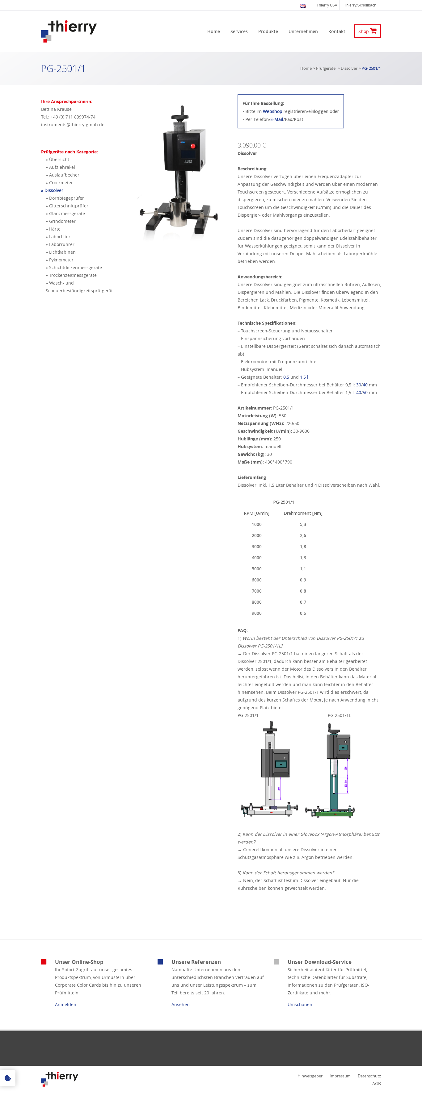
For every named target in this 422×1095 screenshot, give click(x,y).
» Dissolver (52, 190)
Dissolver (349, 68)
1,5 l (304, 377)
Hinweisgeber (310, 1076)
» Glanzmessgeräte (65, 213)
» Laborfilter (58, 236)
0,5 (286, 377)
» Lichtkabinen (61, 252)
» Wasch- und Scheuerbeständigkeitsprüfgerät (79, 287)
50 (366, 392)
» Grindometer (61, 221)
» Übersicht (57, 159)
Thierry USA (327, 4)
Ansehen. (181, 1004)
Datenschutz (369, 1076)
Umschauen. (301, 1004)
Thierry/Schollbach (360, 4)
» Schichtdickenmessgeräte (74, 267)
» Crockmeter (59, 182)
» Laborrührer (60, 244)
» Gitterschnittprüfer (67, 206)
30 (358, 385)
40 (366, 385)
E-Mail (276, 119)
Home (306, 68)
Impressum (340, 1076)
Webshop (272, 111)
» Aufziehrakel (60, 167)
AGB (376, 1083)
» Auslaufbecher (62, 175)
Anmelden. (66, 1004)
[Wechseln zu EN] (304, 5)
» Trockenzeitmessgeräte (71, 275)
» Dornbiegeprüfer (65, 198)
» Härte (53, 229)
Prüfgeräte (325, 68)
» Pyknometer (60, 260)
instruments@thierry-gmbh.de (72, 124)
